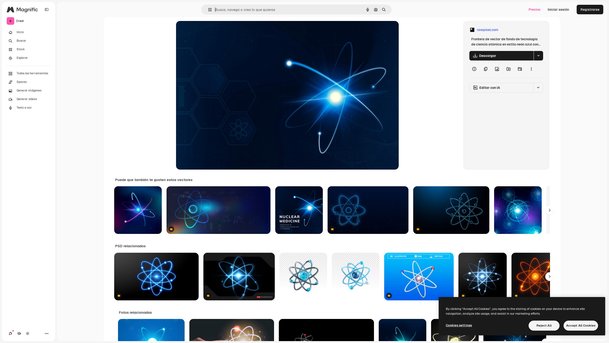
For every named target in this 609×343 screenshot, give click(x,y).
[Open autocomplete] (208, 9)
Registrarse (589, 9)
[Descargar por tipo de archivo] (538, 56)
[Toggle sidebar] (46, 9)
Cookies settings (459, 325)
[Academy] (19, 333)
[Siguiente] (549, 210)
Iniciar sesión (558, 9)
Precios (534, 9)
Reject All (544, 325)
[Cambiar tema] (27, 333)
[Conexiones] (10, 333)
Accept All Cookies (580, 325)
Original (206, 30)
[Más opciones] (531, 69)
